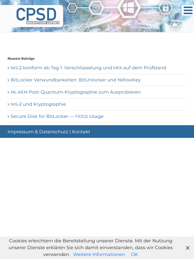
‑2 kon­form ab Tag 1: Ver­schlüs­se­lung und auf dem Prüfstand (88, 68)
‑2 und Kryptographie (38, 104)
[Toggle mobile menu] (188, 10)
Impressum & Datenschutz (38, 132)
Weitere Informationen (99, 254)
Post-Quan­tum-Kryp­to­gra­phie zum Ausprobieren (76, 92)
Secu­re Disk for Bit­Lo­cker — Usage (57, 116)
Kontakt (81, 132)
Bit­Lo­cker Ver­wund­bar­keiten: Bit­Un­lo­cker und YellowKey (76, 80)
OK (134, 254)
